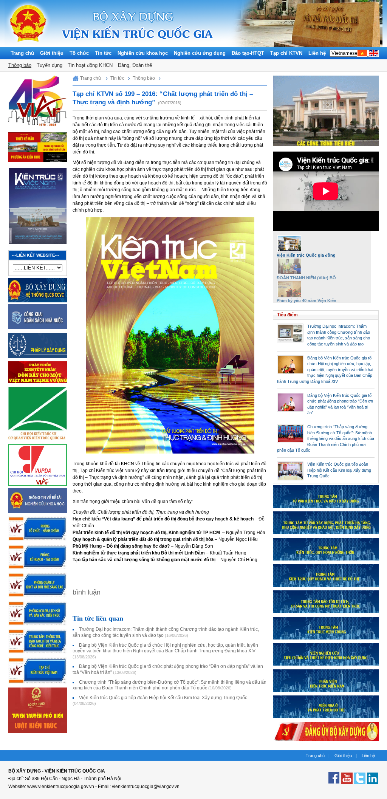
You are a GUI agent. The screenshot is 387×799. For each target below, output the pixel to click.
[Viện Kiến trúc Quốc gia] (28, 45)
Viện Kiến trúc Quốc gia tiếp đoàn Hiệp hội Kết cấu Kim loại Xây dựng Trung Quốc (339, 470)
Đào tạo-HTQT (248, 53)
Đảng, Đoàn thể (135, 65)
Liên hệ (317, 53)
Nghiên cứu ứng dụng (200, 53)
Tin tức (103, 53)
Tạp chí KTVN (286, 53)
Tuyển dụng (49, 65)
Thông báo (19, 65)
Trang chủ (22, 53)
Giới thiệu (51, 53)
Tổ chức (79, 53)
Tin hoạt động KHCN (90, 65)
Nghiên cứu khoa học (143, 53)
